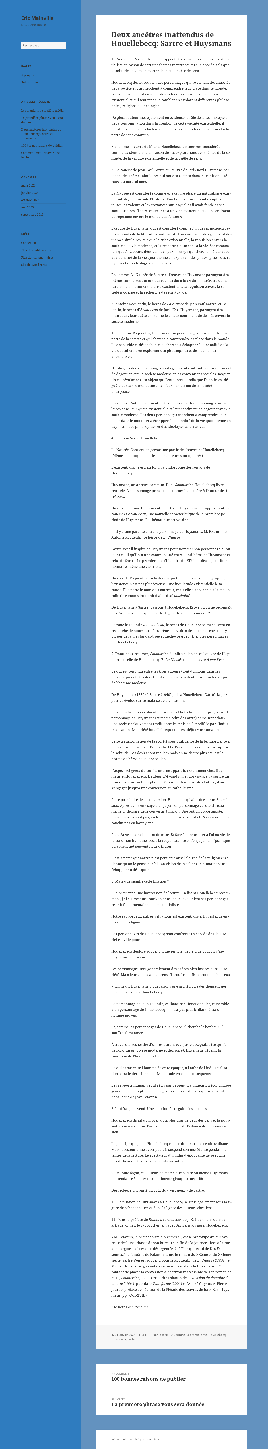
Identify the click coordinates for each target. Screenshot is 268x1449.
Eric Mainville (37, 18)
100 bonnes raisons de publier (42, 145)
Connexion (28, 243)
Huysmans (118, 1339)
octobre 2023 (30, 200)
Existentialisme (196, 1335)
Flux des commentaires (37, 257)
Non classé (160, 1335)
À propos (27, 75)
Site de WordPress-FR (36, 265)
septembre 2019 (32, 215)
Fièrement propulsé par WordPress (136, 1439)
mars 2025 (28, 185)
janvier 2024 (29, 193)
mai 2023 (27, 207)
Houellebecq (217, 1335)
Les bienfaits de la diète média (42, 110)
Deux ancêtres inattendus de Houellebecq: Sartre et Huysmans (41, 133)
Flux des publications (36, 250)
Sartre (131, 1339)
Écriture (179, 1335)
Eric (144, 1335)
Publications (29, 82)
